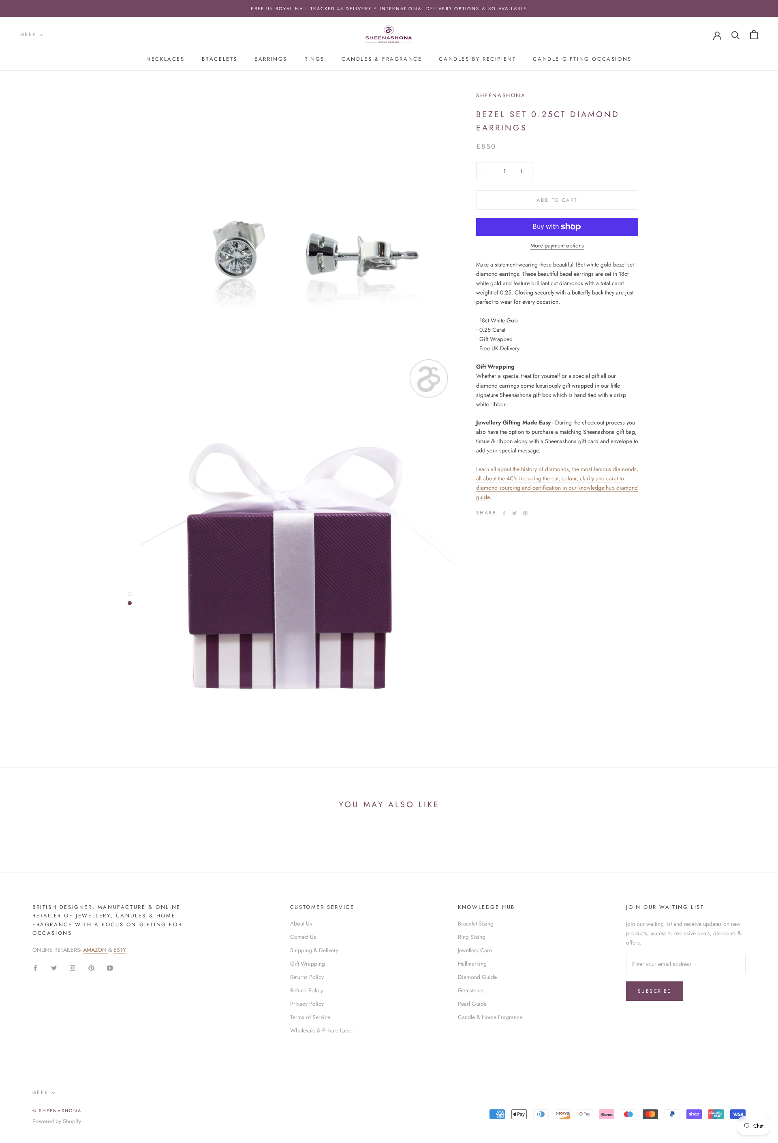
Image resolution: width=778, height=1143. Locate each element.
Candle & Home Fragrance (490, 1017)
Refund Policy (306, 990)
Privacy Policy (307, 1004)
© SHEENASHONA (57, 1110)
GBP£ (28, 34)
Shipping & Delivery (314, 950)
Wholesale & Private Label (321, 1030)
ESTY (119, 950)
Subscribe (654, 991)
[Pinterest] (525, 513)
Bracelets (219, 59)
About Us (301, 923)
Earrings (270, 59)
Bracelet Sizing (476, 923)
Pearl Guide (472, 1004)
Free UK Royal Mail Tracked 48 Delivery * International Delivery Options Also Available (389, 8)
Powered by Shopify (56, 1121)
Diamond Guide (477, 977)
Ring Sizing (471, 937)
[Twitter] (514, 513)
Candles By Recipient (477, 59)
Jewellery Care (475, 950)
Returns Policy (307, 977)
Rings (314, 59)
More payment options (557, 245)
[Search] (735, 34)
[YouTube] (110, 967)
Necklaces (165, 59)
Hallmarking (472, 964)
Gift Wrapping (307, 964)
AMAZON (95, 950)
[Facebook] (504, 513)
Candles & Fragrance (382, 59)
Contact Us (303, 937)
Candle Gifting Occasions (582, 59)
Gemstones (471, 990)
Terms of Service (310, 1017)
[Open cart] (754, 34)
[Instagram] (72, 967)
